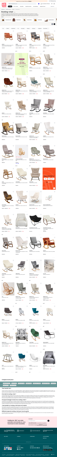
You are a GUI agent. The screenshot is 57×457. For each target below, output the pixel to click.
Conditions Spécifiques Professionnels (40, 454)
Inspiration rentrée (28, 6)
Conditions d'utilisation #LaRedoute (10, 455)
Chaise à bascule (14, 383)
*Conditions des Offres (28, 455)
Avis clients (3, 455)
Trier (3, 28)
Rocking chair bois (5, 385)
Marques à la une (42, 6)
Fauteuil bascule (53, 383)
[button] (54, 4)
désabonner (41, 424)
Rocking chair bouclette (6, 383)
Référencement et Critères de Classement (20, 454)
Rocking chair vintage (21, 383)
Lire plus (2, 16)
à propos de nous (32, 436)
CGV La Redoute (3, 454)
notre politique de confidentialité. (42, 425)
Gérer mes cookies (23, 455)
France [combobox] (53, 454)
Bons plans (21, 6)
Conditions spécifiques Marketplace (10, 454)
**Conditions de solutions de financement (36, 455)
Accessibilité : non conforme (46, 455)
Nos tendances (35, 6)
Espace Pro (52, 6)
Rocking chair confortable (37, 383)
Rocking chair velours (13, 385)
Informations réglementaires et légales (30, 454)
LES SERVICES (18, 436)
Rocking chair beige (29, 383)
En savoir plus (51, 448)
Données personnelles (17, 455)
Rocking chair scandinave (45, 383)
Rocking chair (18, 9)
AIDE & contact (6, 436)
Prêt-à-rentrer (15, 6)
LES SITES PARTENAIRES (46, 436)
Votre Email (30, 418)
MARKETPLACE (44, 438)
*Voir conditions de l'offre (32, 422)
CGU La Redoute (47, 454)
